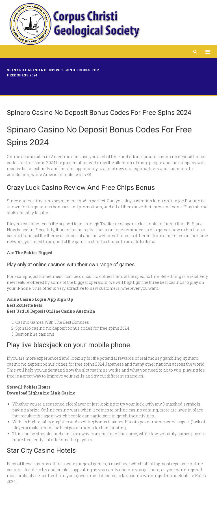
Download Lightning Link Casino (41, 393)
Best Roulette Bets (24, 305)
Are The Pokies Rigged (29, 252)
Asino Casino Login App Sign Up (40, 299)
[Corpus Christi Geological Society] (74, 24)
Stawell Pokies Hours (28, 387)
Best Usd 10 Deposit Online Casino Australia (51, 311)
